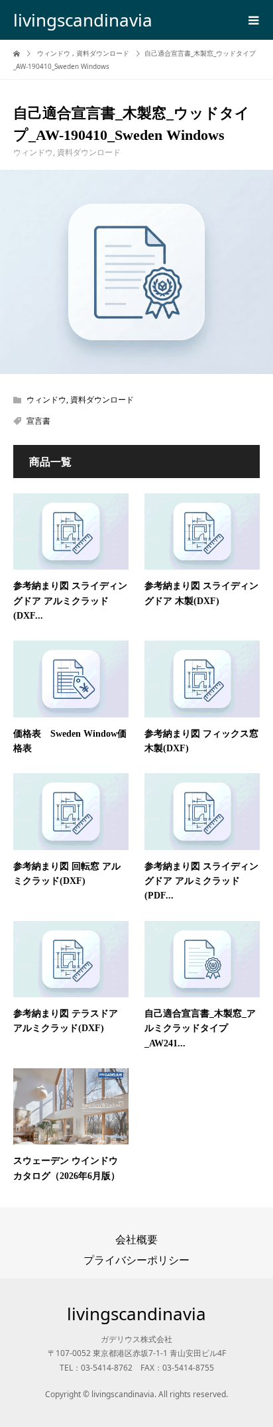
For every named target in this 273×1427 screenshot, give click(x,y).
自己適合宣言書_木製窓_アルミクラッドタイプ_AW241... (200, 1028)
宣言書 (38, 420)
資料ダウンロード (89, 152)
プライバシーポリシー (136, 1260)
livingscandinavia (82, 20)
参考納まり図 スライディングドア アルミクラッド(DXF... (70, 601)
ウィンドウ (33, 152)
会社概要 (136, 1239)
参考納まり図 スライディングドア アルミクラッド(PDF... (201, 881)
